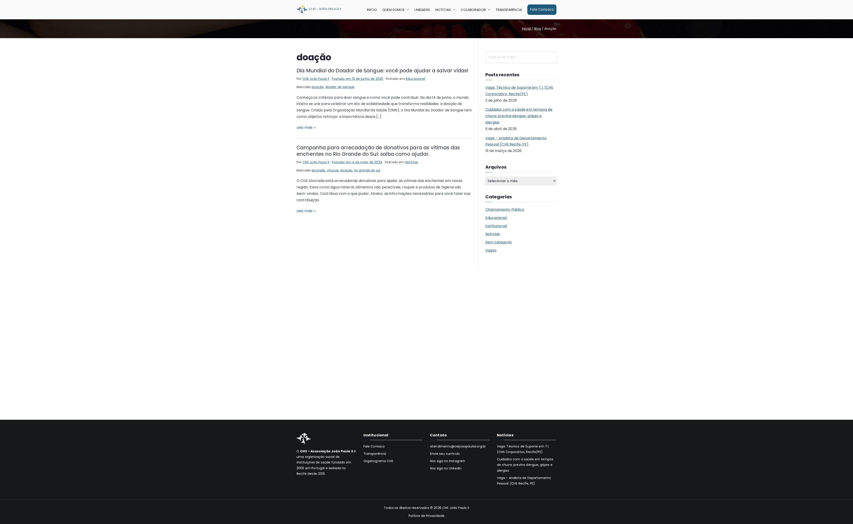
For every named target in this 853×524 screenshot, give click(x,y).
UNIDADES (422, 9)
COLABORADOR (473, 9)
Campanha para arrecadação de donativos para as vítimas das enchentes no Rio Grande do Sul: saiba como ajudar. (378, 151)
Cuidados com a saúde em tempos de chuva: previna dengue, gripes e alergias (518, 116)
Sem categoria (498, 242)
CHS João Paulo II (316, 79)
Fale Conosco (542, 9)
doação (317, 87)
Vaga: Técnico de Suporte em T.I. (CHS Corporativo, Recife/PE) (519, 91)
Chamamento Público (504, 209)
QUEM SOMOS (393, 9)
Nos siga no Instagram (447, 461)
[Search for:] (521, 57)
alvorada (318, 170)
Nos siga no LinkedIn (445, 468)
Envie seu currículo (445, 453)
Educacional (415, 79)
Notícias (411, 162)
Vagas (490, 250)
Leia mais (305, 127)
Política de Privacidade (426, 516)
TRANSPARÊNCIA (509, 9)
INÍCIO (372, 9)
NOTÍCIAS (443, 9)
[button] (407, 10)
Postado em (357, 79)
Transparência (374, 453)
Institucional (496, 226)
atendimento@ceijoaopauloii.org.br (458, 446)
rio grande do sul (367, 170)
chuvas (333, 170)
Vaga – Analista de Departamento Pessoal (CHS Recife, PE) (515, 141)
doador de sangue (340, 87)
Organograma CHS (378, 461)
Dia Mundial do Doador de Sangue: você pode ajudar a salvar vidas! (382, 70)
